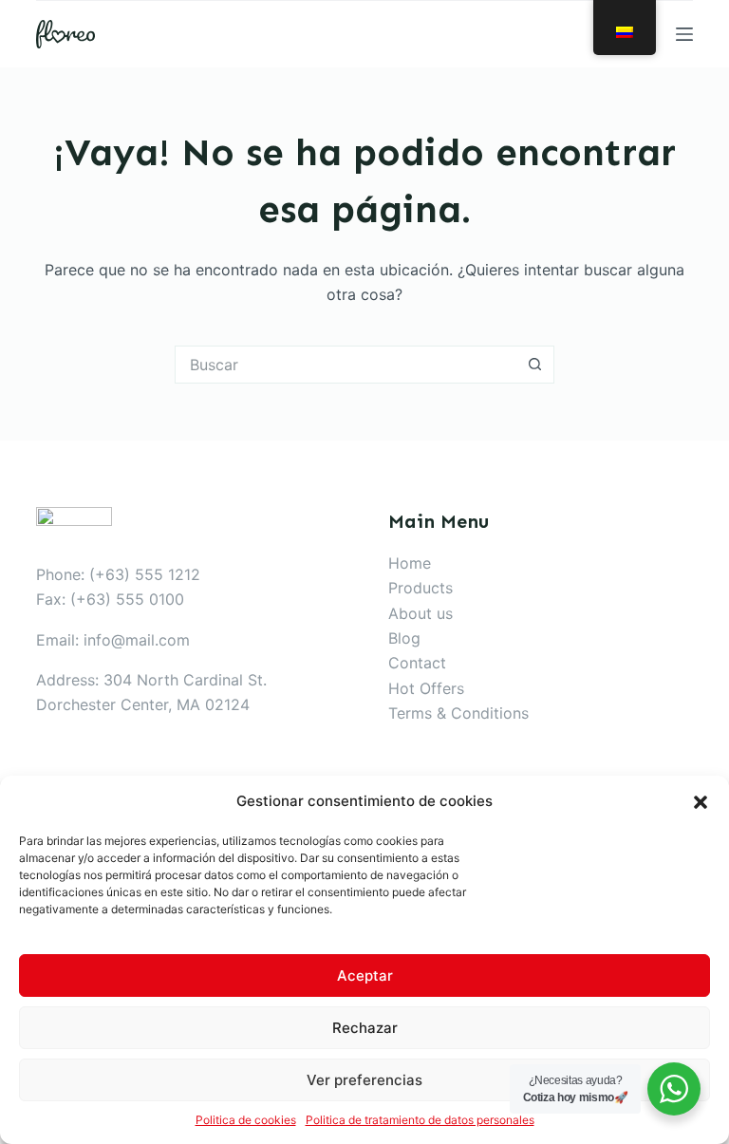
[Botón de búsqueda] (535, 365)
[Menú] (684, 34)
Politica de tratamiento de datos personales (420, 1120)
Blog (404, 637)
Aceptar (365, 975)
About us (420, 613)
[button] (700, 802)
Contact (417, 662)
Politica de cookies (246, 1120)
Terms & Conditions (458, 712)
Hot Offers (426, 688)
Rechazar (365, 1028)
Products (420, 587)
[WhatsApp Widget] (674, 1089)
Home (409, 562)
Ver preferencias (364, 1080)
